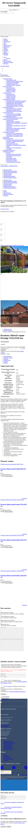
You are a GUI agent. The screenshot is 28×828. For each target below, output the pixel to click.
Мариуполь (6, 46)
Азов (4, 43)
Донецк (5, 48)
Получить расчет (5, 209)
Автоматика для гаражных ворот (14, 136)
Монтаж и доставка (8, 62)
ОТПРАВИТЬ (4, 815)
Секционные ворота (11, 80)
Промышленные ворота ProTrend (14, 104)
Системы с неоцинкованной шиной (15, 140)
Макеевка (5, 53)
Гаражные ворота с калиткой (13, 85)
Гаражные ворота (7, 78)
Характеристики (7, 356)
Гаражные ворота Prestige (12, 82)
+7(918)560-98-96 (5, 725)
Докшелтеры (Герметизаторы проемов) (15, 128)
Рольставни (9, 156)
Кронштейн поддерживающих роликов (16, 145)
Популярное (14, 171)
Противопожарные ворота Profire (14, 117)
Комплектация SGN (8, 138)
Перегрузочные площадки (12, 129)
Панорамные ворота (8, 107)
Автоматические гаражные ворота (14, 81)
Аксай (5, 44)
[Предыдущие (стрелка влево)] (12, 633)
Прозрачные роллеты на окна (13, 155)
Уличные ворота (7, 93)
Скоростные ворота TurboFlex (13, 113)
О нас (4, 57)
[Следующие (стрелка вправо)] (12, 645)
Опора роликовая (10, 142)
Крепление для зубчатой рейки (13, 147)
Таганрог (5, 40)
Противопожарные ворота (9, 116)
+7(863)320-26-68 (13, 166)
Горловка (5, 54)
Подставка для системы (12, 143)
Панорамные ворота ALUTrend (14, 108)
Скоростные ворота (8, 112)
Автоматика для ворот (8, 132)
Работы (5, 59)
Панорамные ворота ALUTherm (14, 111)
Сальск (5, 52)
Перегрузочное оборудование (10, 119)
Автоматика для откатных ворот (14, 133)
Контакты (5, 63)
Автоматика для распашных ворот (14, 134)
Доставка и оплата (7, 357)
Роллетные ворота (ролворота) (13, 154)
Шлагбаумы (6, 137)
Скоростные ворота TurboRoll (13, 115)
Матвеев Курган (7, 45)
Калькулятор (14, 172)
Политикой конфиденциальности (17, 691)
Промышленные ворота (9, 99)
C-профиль (9, 149)
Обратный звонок (5, 66)
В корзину (3, 350)
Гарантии (5, 359)
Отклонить (3, 826)
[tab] (15, 356)
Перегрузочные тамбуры (12, 130)
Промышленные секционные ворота (15, 102)
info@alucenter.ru (5, 166)
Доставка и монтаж (8, 759)
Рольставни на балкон (11, 160)
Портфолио (6, 756)
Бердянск (5, 49)
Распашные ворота (11, 89)
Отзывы (5, 363)
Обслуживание (7, 61)
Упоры (8, 146)
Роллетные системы (8, 151)
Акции (10, 169)
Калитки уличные (10, 91)
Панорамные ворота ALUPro (13, 110)
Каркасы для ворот (11, 90)
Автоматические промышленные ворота (16, 100)
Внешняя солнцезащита (9, 150)
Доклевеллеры (9, 120)
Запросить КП (6, 360)
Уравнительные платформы (13, 121)
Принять (9, 826)
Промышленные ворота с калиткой (15, 106)
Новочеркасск (6, 41)
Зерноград (5, 50)
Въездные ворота (7, 86)
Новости (8, 58)
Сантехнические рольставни (13, 162)
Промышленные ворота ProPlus (14, 103)
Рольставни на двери (11, 159)
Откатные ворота (10, 87)
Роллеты (8, 153)
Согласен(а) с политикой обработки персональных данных (11, 807)
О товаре (5, 361)
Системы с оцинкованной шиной (14, 141)
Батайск (5, 39)
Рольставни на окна (11, 158)
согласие (9, 686)
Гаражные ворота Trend (12, 84)
